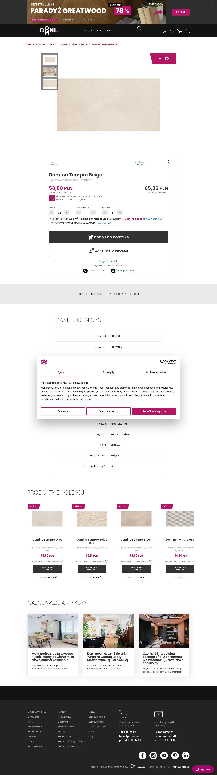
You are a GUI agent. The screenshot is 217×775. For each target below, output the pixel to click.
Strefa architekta (97, 726)
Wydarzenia (34, 726)
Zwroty (61, 731)
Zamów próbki (96, 721)
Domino (53, 164)
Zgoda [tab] (60, 372)
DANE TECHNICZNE (90, 294)
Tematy (31, 736)
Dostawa (63, 721)
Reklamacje (64, 736)
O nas (91, 731)
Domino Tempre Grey (47, 540)
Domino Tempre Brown (136, 540)
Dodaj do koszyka (47, 569)
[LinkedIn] (186, 758)
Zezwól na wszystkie (154, 411)
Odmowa (63, 411)
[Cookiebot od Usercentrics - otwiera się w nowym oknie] (162, 362)
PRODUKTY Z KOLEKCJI (124, 294)
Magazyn (33, 716)
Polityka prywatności (69, 746)
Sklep (30, 721)
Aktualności (35, 746)
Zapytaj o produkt (108, 261)
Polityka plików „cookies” (71, 741)
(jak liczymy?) (104, 223)
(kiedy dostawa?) (153, 219)
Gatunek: (100, 347)
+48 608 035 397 (163, 732)
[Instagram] (153, 758)
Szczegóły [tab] (108, 372)
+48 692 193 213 (96, 270)
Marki (31, 741)
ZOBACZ (181, 12)
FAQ (90, 736)
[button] (50, 60)
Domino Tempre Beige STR (91, 541)
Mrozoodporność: (95, 466)
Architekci (34, 731)
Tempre (139, 164)
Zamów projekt (96, 716)
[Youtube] (164, 758)
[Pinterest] (175, 758)
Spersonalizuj (106, 411)
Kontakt (62, 711)
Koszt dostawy (66, 726)
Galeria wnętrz (37, 711)
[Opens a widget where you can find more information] (203, 769)
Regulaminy (64, 716)
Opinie (92, 711)
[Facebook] (142, 758)
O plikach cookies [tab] (156, 372)
